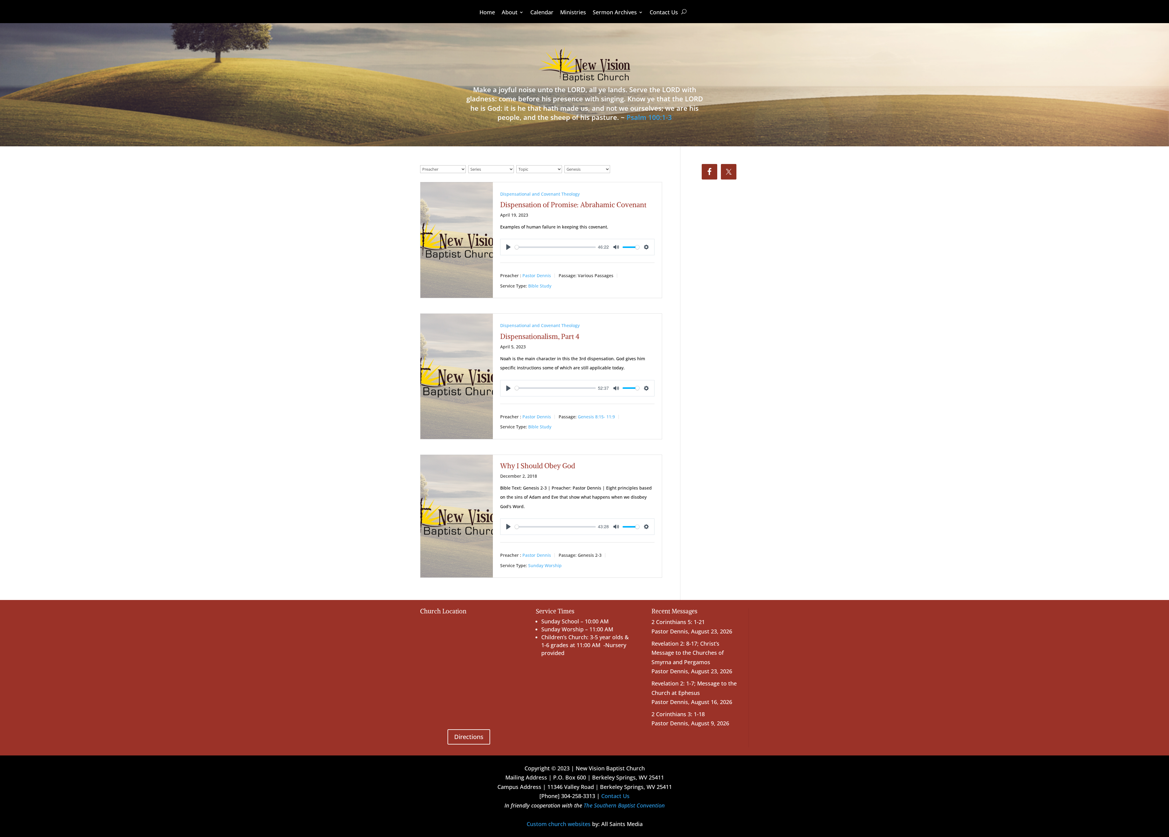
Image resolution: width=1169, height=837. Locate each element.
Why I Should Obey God (537, 465)
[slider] (555, 247)
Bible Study (539, 286)
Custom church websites (559, 824)
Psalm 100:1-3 (649, 117)
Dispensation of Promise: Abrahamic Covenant (573, 204)
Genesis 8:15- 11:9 (596, 417)
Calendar (541, 13)
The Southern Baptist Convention (624, 805)
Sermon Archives (615, 13)
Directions (468, 737)
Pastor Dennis (536, 275)
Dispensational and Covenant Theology (540, 194)
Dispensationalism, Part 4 (539, 336)
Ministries (573, 13)
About (510, 13)
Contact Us (664, 13)
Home (487, 13)
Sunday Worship (545, 565)
